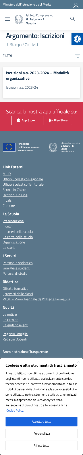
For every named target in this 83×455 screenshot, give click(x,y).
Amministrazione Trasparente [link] (25, 351)
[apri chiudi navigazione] (7, 19)
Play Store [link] (60, 120)
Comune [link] (9, 205)
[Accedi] (76, 4)
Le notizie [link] (10, 314)
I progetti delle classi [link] (18, 293)
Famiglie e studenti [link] (16, 268)
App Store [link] (28, 120)
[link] (77, 39)
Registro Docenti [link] (15, 339)
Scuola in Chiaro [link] (14, 189)
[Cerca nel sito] (72, 19)
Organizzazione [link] (14, 242)
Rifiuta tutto (41, 445)
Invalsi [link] (7, 200)
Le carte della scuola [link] (18, 236)
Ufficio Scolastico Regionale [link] (23, 179)
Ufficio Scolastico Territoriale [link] (23, 184)
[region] (41, 406)
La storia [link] (9, 247)
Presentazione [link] (13, 221)
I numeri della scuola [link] (18, 231)
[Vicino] (78, 361)
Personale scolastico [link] (18, 262)
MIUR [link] (7, 173)
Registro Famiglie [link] (15, 333)
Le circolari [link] (10, 319)
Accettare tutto (41, 421)
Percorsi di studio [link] (15, 273)
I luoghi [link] (8, 226)
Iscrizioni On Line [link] (15, 195)
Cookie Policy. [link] (15, 410)
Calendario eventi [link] (15, 325)
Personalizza (41, 433)
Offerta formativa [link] (15, 288)
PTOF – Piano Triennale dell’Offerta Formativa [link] (36, 299)
